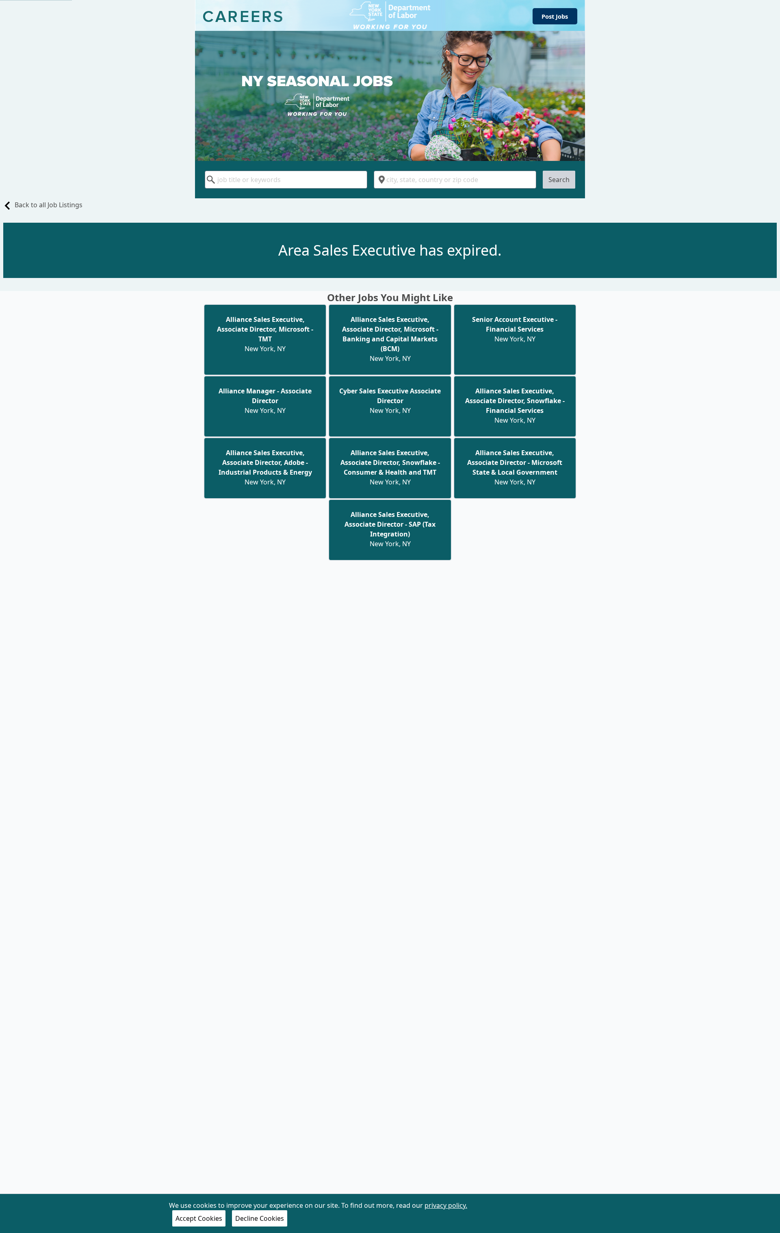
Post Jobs (555, 16)
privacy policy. (446, 1205)
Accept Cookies (199, 1218)
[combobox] (286, 180)
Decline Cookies (259, 1218)
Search (559, 179)
